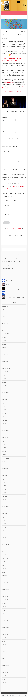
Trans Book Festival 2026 (8, 272)
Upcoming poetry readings (8, 138)
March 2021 (4, 496)
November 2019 (5, 548)
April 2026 (4, 316)
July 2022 (4, 444)
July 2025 (4, 337)
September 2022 (6, 437)
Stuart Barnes (9, 289)
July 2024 (4, 375)
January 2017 (5, 662)
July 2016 (4, 679)
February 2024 (5, 385)
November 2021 (5, 468)
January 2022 (5, 461)
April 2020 (4, 530)
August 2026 (5, 306)
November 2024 (5, 361)
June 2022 (4, 447)
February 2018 (5, 617)
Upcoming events (17, 284)
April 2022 (4, 451)
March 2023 (4, 420)
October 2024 (5, 365)
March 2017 (4, 655)
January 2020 (5, 541)
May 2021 (4, 489)
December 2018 (5, 586)
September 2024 (6, 368)
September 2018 (6, 596)
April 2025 (4, 344)
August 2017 (5, 637)
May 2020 (4, 527)
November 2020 (5, 510)
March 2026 (4, 320)
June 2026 (4, 309)
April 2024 (4, 382)
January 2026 (5, 323)
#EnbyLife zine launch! (20, 280)
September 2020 (6, 513)
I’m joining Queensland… (19, 297)
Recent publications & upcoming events (11, 258)
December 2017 (5, 624)
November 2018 (5, 589)
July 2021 (4, 482)
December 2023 (5, 392)
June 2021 (4, 485)
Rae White (8, 284)
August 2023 (5, 403)
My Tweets (4, 238)
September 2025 (6, 333)
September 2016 (6, 672)
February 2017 (5, 658)
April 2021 (4, 492)
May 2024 (4, 378)
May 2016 (4, 686)
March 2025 (4, 347)
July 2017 (4, 641)
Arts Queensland (8, 82)
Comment (19, 161)
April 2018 (4, 613)
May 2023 (4, 413)
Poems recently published (8, 268)
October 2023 (5, 396)
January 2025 (5, 354)
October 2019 (5, 551)
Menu (14, 13)
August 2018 (5, 599)
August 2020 (5, 517)
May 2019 (4, 568)
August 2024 (5, 371)
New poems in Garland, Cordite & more (11, 261)
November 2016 (5, 665)
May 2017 (4, 648)
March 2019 (4, 575)
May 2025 (4, 340)
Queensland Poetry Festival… (19, 293)
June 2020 (4, 523)
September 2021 (6, 475)
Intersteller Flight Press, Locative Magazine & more (14, 265)
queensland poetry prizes (6, 132)
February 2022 (5, 458)
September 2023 (6, 399)
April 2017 (4, 651)
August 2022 (5, 441)
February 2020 (5, 537)
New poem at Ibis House (20, 138)
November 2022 (5, 434)
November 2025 (5, 327)
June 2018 (4, 606)
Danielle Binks (14, 186)
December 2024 (5, 358)
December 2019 (5, 544)
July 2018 (4, 603)
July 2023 (4, 406)
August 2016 (5, 675)
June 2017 (4, 644)
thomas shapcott (15, 132)
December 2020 (5, 506)
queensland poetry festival (18, 131)
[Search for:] (14, 249)
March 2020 (4, 534)
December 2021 (5, 465)
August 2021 (5, 479)
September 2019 (6, 555)
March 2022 (4, 454)
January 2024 (5, 389)
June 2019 (4, 565)
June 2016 (4, 682)
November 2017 (5, 627)
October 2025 (5, 330)
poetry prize (10, 131)
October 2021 (5, 472)
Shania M (8, 293)
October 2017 (5, 630)
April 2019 (4, 572)
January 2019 (5, 582)
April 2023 (4, 416)
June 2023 (4, 409)
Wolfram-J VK (9, 297)
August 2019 (5, 558)
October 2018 (5, 593)
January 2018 (5, 620)
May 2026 (4, 313)
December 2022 (5, 430)
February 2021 (5, 499)
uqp (19, 132)
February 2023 (5, 423)
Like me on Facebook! (14, 228)
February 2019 (5, 579)
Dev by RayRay (9, 280)
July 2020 (4, 520)
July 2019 (4, 561)
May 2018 (4, 610)
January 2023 (5, 427)
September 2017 (6, 634)
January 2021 (5, 503)
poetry (6, 131)
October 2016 (5, 668)
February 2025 (5, 351)
